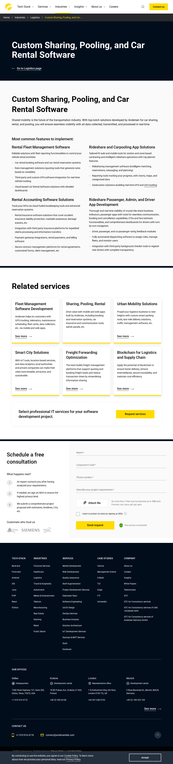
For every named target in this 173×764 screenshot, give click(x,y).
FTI (98, 596)
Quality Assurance (71, 578)
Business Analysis (71, 619)
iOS (13, 584)
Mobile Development (72, 566)
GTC (126, 596)
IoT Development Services (74, 631)
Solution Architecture (72, 625)
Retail (36, 625)
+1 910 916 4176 (20, 700)
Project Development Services (76, 590)
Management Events (106, 572)
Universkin (102, 601)
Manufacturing (40, 607)
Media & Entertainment (44, 596)
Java (14, 590)
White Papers (130, 584)
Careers (113, 6)
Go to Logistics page (29, 68)
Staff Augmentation (72, 584)
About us (128, 566)
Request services (135, 414)
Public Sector (40, 631)
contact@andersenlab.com (60, 735)
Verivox (100, 566)
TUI (98, 584)
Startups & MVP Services (74, 637)
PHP (14, 596)
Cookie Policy (71, 755)
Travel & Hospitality (42, 584)
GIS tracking (150, 185)
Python (15, 607)
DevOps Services (70, 613)
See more (21, 336)
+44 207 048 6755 (96, 700)
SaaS (65, 643)
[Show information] (125, 513)
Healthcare (39, 572)
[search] (143, 6)
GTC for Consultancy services (137, 601)
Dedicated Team (70, 596)
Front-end (16, 572)
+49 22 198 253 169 (135, 700)
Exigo (99, 590)
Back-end (16, 566)
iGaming (37, 619)
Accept (145, 757)
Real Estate (39, 613)
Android (15, 578)
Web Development (71, 572)
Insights (127, 578)
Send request (95, 525)
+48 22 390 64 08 (58, 700)
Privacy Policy (73, 759)
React (14, 601)
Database (67, 649)
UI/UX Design (69, 607)
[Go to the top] (157, 735)
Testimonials (130, 590)
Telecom (37, 601)
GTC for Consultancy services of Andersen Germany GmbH (138, 618)
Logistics (38, 578)
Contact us (158, 6)
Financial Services (42, 566)
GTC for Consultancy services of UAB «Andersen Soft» (140, 609)
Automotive (39, 590)
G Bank (100, 578)
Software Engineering (72, 601)
